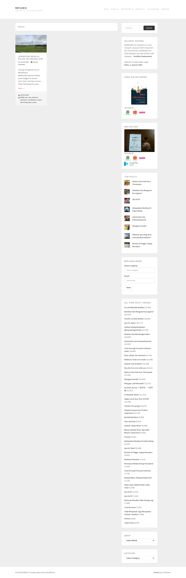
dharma (35, 97)
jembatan (23, 100)
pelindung (23, 102)
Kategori (126, 9)
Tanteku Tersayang (132, 406)
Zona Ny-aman (130, 507)
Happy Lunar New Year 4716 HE (136, 399)
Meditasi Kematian (131, 459)
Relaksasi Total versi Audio (135, 359)
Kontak (165, 9)
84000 (22, 97)
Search (149, 28)
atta (29, 97)
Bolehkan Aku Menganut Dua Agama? (139, 311)
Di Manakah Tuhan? (131, 394)
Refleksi (21, 8)
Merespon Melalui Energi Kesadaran (138, 463)
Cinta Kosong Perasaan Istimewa (137, 470)
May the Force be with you (135, 368)
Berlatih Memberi (131, 417)
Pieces (156, 572)
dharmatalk (24, 95)
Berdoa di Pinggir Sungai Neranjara (138, 452)
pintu (30, 102)
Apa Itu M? (128, 496)
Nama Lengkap (131, 265)
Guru (114, 9)
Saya (106, 9)
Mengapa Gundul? (139, 226)
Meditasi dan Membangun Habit (137, 334)
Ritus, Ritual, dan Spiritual (134, 355)
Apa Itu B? (136, 199)
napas (39, 100)
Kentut (127, 518)
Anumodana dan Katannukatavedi (137, 341)
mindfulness (32, 100)
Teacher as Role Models (134, 318)
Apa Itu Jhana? (130, 323)
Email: (127, 276)
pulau (34, 102)
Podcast (140, 9)
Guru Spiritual (129, 421)
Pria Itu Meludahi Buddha (134, 307)
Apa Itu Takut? (129, 448)
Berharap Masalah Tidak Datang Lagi (138, 500)
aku (26, 97)
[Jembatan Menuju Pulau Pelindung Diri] (31, 43)
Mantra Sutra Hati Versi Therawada (138, 372)
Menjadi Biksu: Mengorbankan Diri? (138, 478)
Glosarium (153, 9)
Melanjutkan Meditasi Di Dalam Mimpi (139, 441)
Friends (127, 437)
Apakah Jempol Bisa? (132, 425)
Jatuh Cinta (128, 523)
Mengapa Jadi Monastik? (134, 383)
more (21, 88)
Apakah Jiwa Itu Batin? (133, 364)
